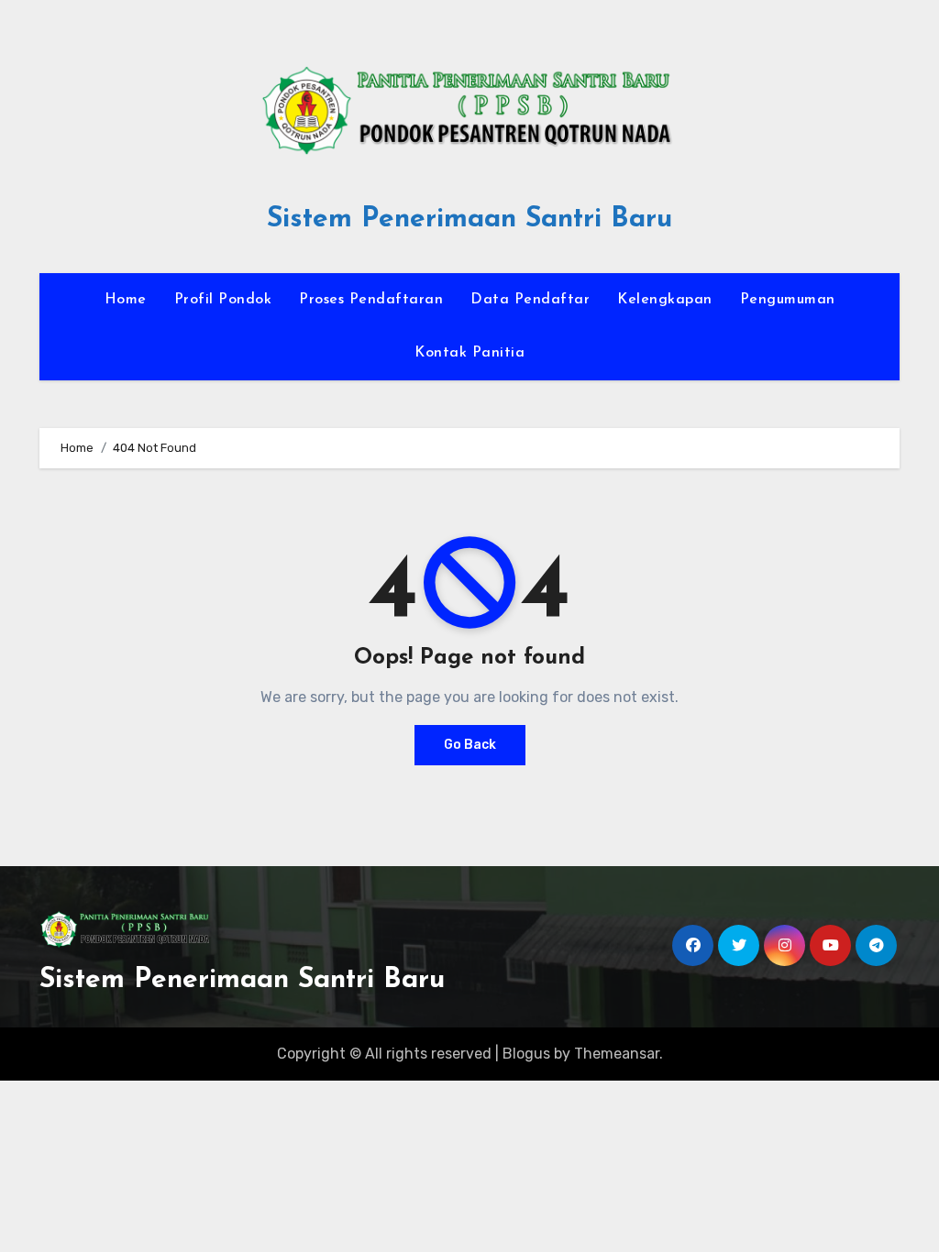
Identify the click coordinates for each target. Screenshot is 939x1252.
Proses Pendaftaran (371, 299)
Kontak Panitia (469, 353)
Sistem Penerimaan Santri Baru (469, 219)
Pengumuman (787, 299)
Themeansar (616, 1053)
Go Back (470, 744)
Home (126, 299)
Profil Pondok (223, 299)
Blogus (526, 1053)
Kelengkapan (665, 299)
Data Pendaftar (530, 299)
